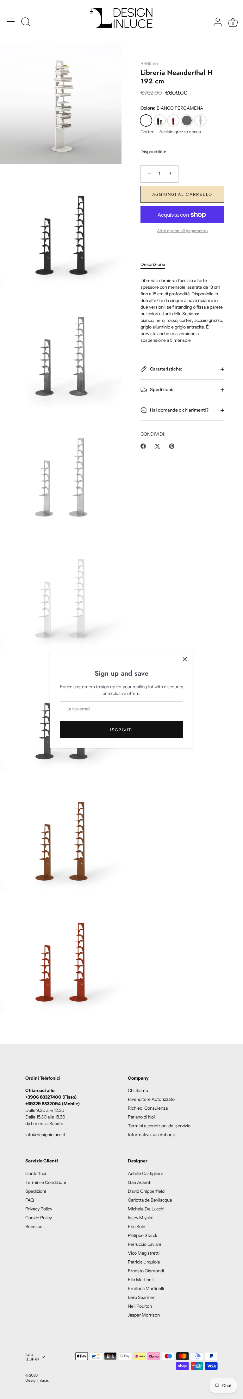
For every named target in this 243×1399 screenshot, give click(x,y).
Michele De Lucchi (146, 1209)
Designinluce (36, 1380)
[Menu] (11, 21)
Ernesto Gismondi (146, 1271)
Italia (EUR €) (32, 1356)
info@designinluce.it (45, 1134)
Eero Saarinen (141, 1297)
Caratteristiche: (165, 368)
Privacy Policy (38, 1209)
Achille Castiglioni (145, 1173)
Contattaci (35, 1173)
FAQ (29, 1200)
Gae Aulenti (139, 1182)
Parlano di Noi (141, 1117)
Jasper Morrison (144, 1315)
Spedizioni (35, 1191)
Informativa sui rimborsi (151, 1134)
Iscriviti (121, 729)
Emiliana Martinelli (146, 1288)
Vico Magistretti (143, 1253)
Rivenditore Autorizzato (151, 1099)
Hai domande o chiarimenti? (179, 410)
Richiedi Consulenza (148, 1108)
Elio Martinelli (141, 1279)
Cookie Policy (38, 1218)
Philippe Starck (142, 1235)
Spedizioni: (161, 389)
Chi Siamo (138, 1090)
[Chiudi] (185, 659)
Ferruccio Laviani (144, 1244)
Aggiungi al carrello (182, 194)
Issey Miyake (140, 1218)
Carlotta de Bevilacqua (150, 1200)
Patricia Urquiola (144, 1262)
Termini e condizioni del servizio (159, 1126)
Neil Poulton (140, 1306)
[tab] (155, 264)
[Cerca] (26, 22)
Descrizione (152, 264)
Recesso (33, 1226)
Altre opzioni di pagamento (182, 230)
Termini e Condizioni (45, 1182)
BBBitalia (149, 63)
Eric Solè (136, 1226)
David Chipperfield (146, 1191)
